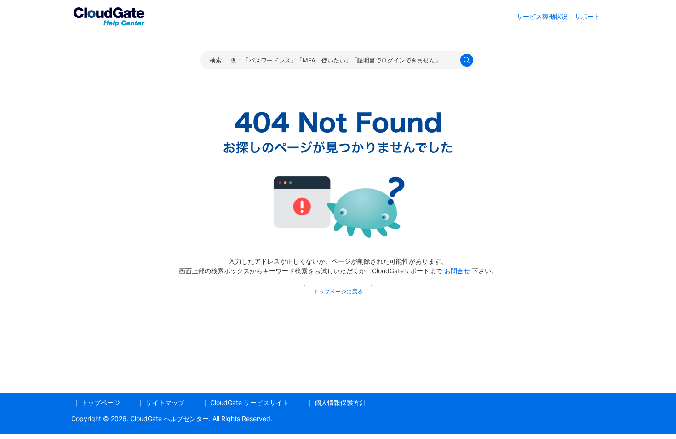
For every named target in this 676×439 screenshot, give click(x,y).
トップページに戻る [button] (338, 291)
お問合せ (457, 271)
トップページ (100, 402)
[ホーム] (109, 15)
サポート (587, 16)
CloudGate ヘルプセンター (169, 418)
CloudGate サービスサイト (249, 402)
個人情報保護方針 (340, 402)
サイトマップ (165, 402)
